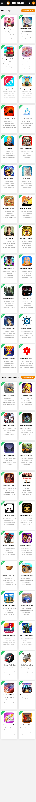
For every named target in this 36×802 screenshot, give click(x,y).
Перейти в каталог (28, 10)
